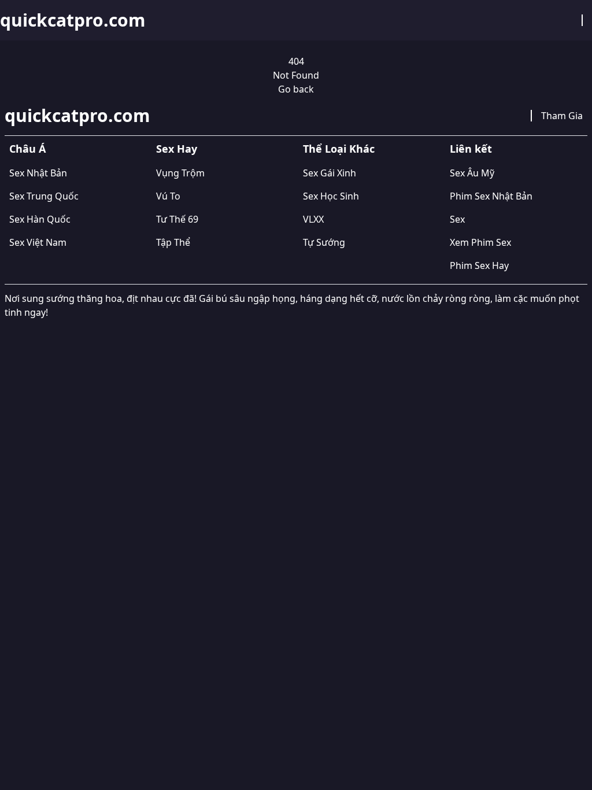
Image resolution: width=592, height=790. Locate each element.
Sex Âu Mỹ (472, 173)
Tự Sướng (324, 242)
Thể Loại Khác (339, 149)
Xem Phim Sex (480, 242)
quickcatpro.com (72, 20)
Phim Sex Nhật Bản (491, 196)
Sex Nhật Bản (38, 173)
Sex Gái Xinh (329, 173)
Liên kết (471, 149)
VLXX (313, 219)
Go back (296, 89)
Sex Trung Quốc (44, 196)
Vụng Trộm (180, 173)
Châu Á (27, 149)
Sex (457, 219)
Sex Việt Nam (37, 242)
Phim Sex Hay (479, 265)
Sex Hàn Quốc (40, 219)
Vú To (168, 196)
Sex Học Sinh (331, 196)
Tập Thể (173, 242)
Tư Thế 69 (177, 219)
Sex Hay (176, 149)
